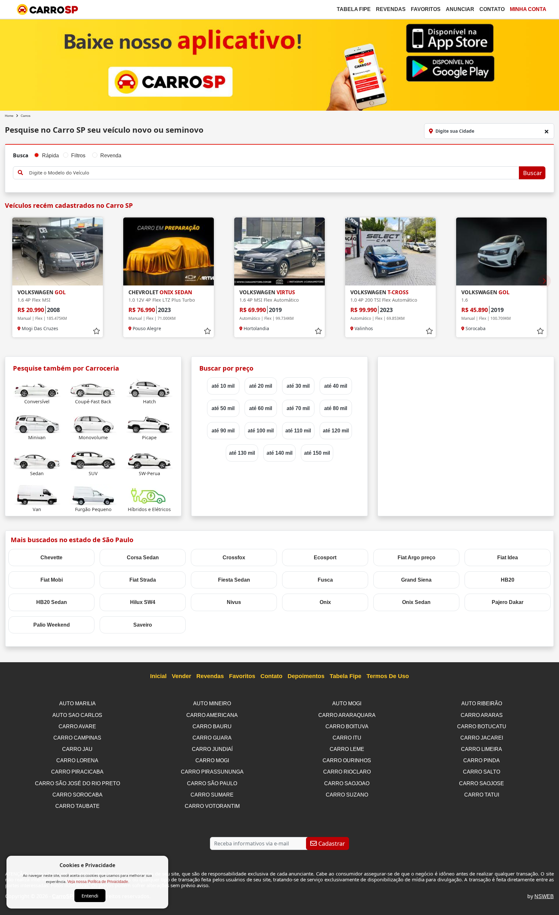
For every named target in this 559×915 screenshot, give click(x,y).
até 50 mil (223, 408)
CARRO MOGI (212, 760)
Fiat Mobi (51, 580)
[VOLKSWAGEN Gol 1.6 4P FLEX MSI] (57, 251)
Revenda (110, 155)
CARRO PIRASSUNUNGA (212, 772)
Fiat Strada (142, 580)
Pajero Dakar (507, 602)
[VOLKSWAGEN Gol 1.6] (501, 251)
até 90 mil (223, 430)
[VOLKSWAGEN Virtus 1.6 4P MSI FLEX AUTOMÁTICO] (279, 251)
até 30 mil (298, 386)
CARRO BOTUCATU (481, 726)
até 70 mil (298, 408)
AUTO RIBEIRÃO (481, 703)
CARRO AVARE (77, 726)
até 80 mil (335, 408)
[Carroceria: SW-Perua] (149, 459)
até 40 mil (335, 386)
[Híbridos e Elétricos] (149, 494)
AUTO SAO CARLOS (77, 715)
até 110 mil (298, 430)
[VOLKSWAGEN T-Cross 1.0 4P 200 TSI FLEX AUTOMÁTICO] (390, 251)
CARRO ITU (347, 738)
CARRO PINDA (481, 760)
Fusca (325, 580)
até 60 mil (260, 408)
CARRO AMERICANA (212, 715)
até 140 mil (279, 453)
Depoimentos (306, 676)
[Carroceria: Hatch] (149, 387)
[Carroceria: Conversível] (37, 387)
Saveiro (142, 625)
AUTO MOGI (346, 703)
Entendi (90, 895)
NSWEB (544, 896)
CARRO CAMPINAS (77, 738)
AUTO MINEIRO (212, 703)
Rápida (50, 155)
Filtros (78, 155)
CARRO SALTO (481, 772)
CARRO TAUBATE (77, 806)
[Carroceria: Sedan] (37, 459)
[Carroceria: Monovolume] (93, 423)
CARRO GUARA (212, 738)
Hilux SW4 (142, 602)
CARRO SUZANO (347, 795)
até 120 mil (336, 430)
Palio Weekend (51, 625)
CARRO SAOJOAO (346, 783)
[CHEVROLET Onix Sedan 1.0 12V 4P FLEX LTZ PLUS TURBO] (168, 251)
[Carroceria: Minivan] (37, 423)
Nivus (234, 602)
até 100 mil (261, 430)
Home (9, 115)
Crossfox (234, 557)
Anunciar (460, 9)
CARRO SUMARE (212, 795)
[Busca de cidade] (546, 131)
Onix (325, 602)
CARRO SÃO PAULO (212, 783)
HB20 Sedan (51, 602)
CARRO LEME (347, 749)
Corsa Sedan (143, 557)
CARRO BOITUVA (346, 726)
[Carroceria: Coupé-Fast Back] (93, 387)
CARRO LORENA (77, 760)
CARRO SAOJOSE (481, 783)
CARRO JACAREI (481, 738)
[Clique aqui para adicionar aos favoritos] (96, 331)
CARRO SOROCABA (77, 795)
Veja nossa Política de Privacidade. (98, 881)
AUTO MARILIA (77, 703)
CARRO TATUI (481, 795)
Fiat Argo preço (416, 557)
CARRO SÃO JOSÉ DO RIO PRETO (77, 783)
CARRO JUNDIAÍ (212, 749)
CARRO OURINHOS (347, 760)
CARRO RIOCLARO (347, 772)
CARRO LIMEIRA (481, 749)
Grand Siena (416, 580)
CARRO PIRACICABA (77, 772)
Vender (181, 676)
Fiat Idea (507, 557)
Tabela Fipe (354, 9)
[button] (544, 280)
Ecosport (325, 557)
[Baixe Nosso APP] (279, 63)
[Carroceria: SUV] (93, 459)
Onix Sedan (416, 602)
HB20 (507, 580)
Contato (492, 9)
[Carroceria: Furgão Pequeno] (93, 494)
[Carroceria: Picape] (149, 423)
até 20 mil (260, 386)
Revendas (391, 9)
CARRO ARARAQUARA (347, 715)
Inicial (158, 676)
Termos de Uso (388, 676)
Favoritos (426, 9)
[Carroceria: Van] (37, 494)
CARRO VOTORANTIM (212, 806)
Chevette (51, 557)
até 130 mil (242, 453)
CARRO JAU (77, 749)
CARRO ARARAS (482, 715)
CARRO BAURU (212, 726)
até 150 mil (317, 453)
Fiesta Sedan (234, 580)
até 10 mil (223, 386)
